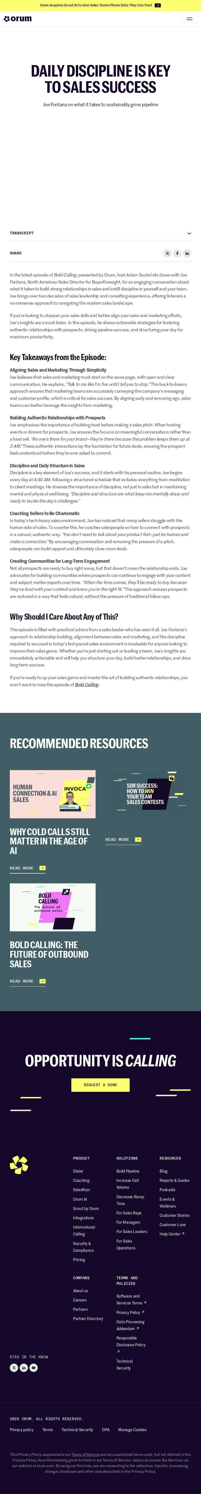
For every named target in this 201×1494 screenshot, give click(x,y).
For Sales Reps (129, 1213)
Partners (80, 1310)
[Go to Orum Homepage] (18, 19)
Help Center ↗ (172, 1234)
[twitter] (167, 253)
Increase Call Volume (127, 1184)
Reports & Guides (174, 1181)
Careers (80, 1300)
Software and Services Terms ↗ (131, 1300)
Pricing (79, 1260)
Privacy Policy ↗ (130, 1313)
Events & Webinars (168, 1203)
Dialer (78, 1172)
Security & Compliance (83, 1247)
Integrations (83, 1218)
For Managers (128, 1223)
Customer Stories (174, 1216)
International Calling (84, 1231)
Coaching (81, 1181)
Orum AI (80, 1200)
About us (80, 1291)
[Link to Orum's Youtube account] (33, 1368)
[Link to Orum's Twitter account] (14, 1368)
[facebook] (177, 253)
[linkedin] (187, 253)
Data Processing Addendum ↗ (130, 1325)
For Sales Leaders (131, 1232)
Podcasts (167, 1190)
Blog (163, 1172)
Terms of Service (85, 1455)
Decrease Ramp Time (130, 1200)
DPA (105, 1430)
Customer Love (173, 1225)
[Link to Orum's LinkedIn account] (24, 1368)
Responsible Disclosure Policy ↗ (131, 1345)
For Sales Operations (125, 1245)
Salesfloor (81, 1190)
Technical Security (124, 1365)
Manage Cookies (132, 1430)
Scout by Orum (86, 1209)
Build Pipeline (128, 1172)
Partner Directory (88, 1319)
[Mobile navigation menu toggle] (189, 18)
